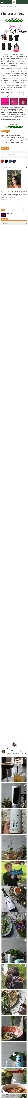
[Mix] (18, 20)
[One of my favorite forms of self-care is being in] (14, 950)
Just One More (10, 213)
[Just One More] (3, 215)
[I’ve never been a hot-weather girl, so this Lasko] (14, 795)
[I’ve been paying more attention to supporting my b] (14, 821)
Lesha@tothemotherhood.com (8, 197)
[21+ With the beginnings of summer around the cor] (14, 1002)
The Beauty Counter (15, 199)
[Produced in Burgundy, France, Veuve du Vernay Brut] (14, 899)
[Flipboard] (21, 20)
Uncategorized (6, 11)
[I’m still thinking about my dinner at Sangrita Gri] (14, 769)
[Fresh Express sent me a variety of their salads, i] (14, 1028)
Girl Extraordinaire (5, 54)
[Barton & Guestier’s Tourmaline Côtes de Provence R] (14, 847)
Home (2, 6)
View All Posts (23, 130)
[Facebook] (6, 20)
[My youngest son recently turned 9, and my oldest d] (14, 873)
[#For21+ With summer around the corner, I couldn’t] (14, 1054)
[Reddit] (12, 20)
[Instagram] (6, 161)
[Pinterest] (15, 20)
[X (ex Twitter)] (14, 161)
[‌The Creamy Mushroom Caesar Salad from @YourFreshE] (14, 925)
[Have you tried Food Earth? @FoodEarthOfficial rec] (14, 1080)
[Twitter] (9, 20)
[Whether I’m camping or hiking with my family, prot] (14, 976)
